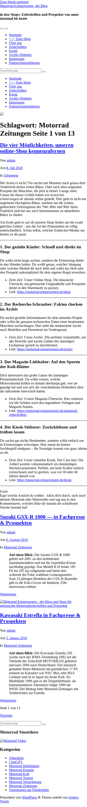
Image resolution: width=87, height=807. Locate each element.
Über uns (15, 43)
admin (11, 160)
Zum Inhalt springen (14, 2)
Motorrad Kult (19, 774)
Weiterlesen (8, 594)
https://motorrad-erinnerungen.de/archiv (45, 349)
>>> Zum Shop (20, 39)
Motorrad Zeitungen (18, 547)
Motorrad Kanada (21, 770)
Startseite (15, 35)
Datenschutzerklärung (24, 63)
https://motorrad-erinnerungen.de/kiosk (44, 480)
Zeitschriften (18, 47)
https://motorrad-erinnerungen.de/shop (44, 292)
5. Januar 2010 (16, 638)
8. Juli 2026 (14, 168)
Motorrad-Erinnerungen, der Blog (24, 6)
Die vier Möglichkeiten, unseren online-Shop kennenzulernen (36, 148)
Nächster (6, 715)
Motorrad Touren (21, 778)
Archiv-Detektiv (20, 55)
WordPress (29, 797)
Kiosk (13, 51)
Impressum (16, 59)
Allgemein (11, 175)
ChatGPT (16, 762)
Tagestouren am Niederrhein (29, 790)
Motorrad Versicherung (25, 782)
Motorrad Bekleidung (24, 766)
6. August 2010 (17, 540)
